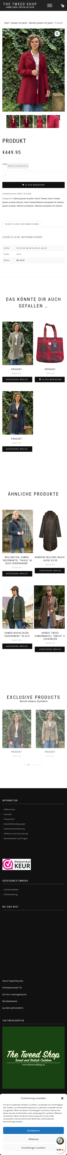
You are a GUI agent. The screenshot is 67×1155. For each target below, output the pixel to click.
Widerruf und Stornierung (16, 833)
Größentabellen (11, 889)
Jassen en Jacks (19, 22)
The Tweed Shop (20, 4)
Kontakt (8, 814)
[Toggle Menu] (49, 5)
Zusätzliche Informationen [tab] (22, 224)
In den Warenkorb (35, 185)
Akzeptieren (33, 1130)
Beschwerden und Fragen (16, 838)
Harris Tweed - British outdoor (20, 7)
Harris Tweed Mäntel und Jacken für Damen (44, 202)
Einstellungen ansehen (33, 1147)
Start (6, 22)
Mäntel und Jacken (25, 205)
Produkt (16, 752)
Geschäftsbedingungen (14, 823)
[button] (62, 1098)
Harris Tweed (41, 198)
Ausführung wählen (17, 380)
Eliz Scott (20, 260)
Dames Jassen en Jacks (41, 22)
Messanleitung (11, 894)
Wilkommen (9, 809)
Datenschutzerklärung (14, 828)
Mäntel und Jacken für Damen (48, 205)
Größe (4, 164)
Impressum (9, 819)
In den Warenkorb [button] (52, 380)
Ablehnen (33, 1139)
